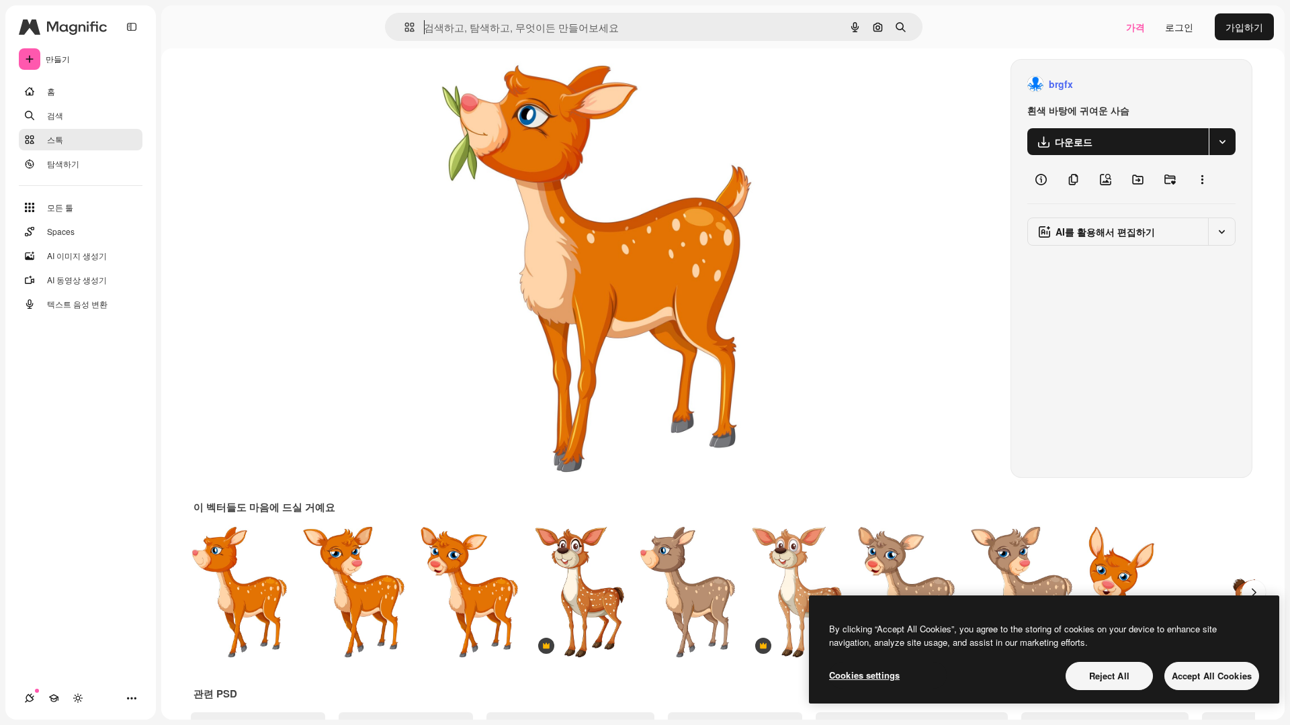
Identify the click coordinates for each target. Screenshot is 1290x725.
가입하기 (1244, 27)
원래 (514, 84)
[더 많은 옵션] (1202, 179)
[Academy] (53, 698)
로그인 (1179, 27)
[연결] (29, 698)
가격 (1135, 27)
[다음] (1254, 592)
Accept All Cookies (1212, 675)
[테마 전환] (78, 698)
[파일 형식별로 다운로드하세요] (1222, 141)
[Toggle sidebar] (131, 27)
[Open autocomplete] (404, 27)
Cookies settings (864, 675)
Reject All (1109, 675)
